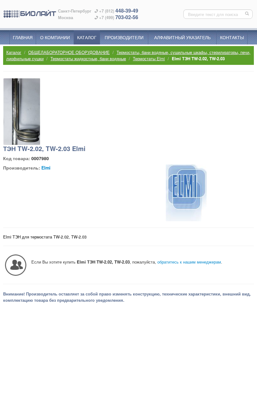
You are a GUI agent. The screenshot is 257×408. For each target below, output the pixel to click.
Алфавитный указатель (182, 37)
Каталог (87, 37)
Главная (23, 37)
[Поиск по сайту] (247, 14)
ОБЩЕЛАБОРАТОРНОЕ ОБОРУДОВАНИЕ (69, 52)
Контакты (232, 37)
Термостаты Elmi (149, 58)
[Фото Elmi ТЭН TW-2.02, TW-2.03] (21, 111)
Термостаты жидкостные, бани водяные (88, 58)
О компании (55, 37)
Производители (124, 37)
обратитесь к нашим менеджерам (189, 262)
